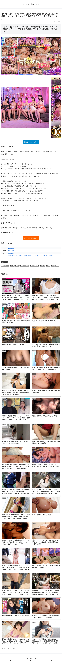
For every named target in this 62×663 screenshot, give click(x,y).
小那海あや (10, 253)
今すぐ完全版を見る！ (31, 238)
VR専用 (20, 255)
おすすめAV (11, 248)
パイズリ (43, 255)
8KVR (17, 255)
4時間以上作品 (11, 255)
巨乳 (50, 255)
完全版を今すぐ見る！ (31, 142)
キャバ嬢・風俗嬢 (27, 255)
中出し (46, 255)
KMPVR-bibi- (11, 250)
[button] (57, 377)
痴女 (52, 255)
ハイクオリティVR (35, 255)
